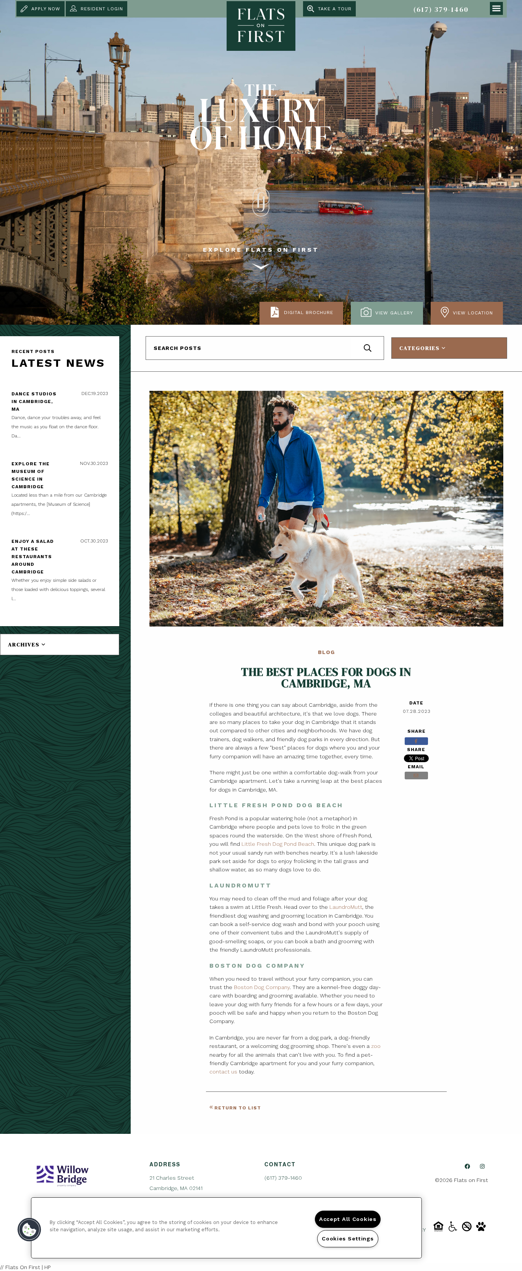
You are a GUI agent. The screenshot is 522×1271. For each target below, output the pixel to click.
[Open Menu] (496, 8)
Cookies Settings (348, 1238)
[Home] (62, 1175)
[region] (226, 1228)
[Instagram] (482, 1166)
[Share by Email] (416, 775)
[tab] (59, 644)
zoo (376, 1046)
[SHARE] (416, 741)
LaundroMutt (345, 907)
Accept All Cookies (347, 1219)
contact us (223, 1072)
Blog (326, 652)
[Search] (367, 348)
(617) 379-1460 (441, 9)
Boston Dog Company (262, 987)
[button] (29, 1230)
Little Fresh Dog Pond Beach (278, 844)
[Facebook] (467, 1166)
